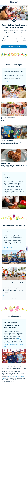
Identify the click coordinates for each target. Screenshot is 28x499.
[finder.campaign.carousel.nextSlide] (24, 283)
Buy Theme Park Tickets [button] (14, 46)
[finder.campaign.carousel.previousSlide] (4, 283)
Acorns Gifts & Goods (10, 343)
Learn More (7, 82)
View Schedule (8, 247)
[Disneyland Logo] (14, 2)
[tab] (14, 283)
